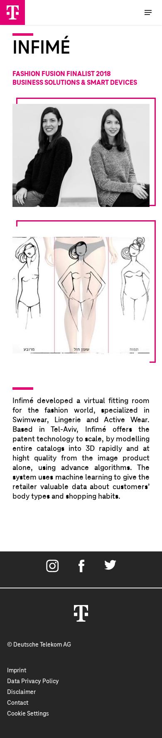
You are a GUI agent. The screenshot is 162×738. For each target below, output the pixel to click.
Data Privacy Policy (33, 681)
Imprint (16, 670)
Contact (17, 703)
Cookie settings (28, 714)
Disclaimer (21, 692)
